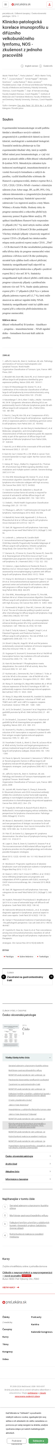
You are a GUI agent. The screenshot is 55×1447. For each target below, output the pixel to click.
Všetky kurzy (9, 1287)
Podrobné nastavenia (16, 1442)
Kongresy (7, 1351)
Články (6, 1317)
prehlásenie (33, 1393)
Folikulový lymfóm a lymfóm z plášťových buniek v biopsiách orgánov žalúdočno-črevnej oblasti (29, 1095)
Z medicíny (7, 1322)
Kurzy (5, 1337)
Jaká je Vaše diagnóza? (19, 1105)
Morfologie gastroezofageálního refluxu (25, 1070)
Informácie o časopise (17, 1179)
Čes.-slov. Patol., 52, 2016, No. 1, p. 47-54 (34, 105)
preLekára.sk (16, 5)
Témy (5, 1344)
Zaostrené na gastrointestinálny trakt (25, 979)
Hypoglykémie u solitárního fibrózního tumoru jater (30, 1109)
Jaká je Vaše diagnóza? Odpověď (23, 1114)
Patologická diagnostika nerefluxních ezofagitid (29, 1080)
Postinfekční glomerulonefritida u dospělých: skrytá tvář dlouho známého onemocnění (30, 1147)
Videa (5, 1359)
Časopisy (7, 1329)
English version (31, 66)
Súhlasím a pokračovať (38, 1442)
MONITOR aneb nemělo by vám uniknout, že (27, 1075)
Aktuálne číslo (12, 1171)
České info (48, 66)
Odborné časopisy (22, 13)
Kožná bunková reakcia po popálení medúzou (27, 1136)
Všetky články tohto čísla (17, 1057)
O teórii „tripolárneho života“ (20, 1100)
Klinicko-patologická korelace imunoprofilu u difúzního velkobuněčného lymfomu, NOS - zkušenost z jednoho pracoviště (27, 1125)
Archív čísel (11, 1164)
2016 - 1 (15, 16)
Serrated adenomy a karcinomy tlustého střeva (28, 1066)
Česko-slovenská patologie (19, 1156)
